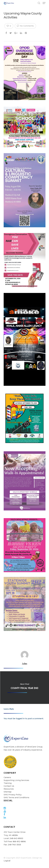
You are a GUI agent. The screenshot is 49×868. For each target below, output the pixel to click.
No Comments (26, 26)
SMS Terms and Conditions (16, 797)
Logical (7, 861)
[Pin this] (26, 32)
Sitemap (7, 792)
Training (7, 783)
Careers (7, 777)
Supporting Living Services (16, 780)
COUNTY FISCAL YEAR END (24, 687)
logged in (20, 718)
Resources (9, 789)
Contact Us (9, 786)
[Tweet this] (10, 32)
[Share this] (6, 32)
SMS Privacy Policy (13, 795)
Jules (24, 663)
